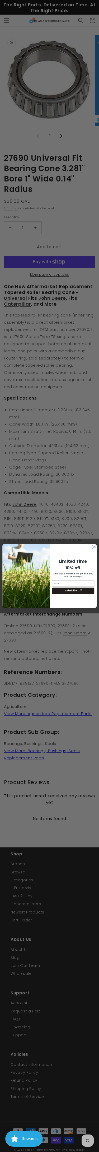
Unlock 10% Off (73, 590)
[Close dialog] (94, 547)
